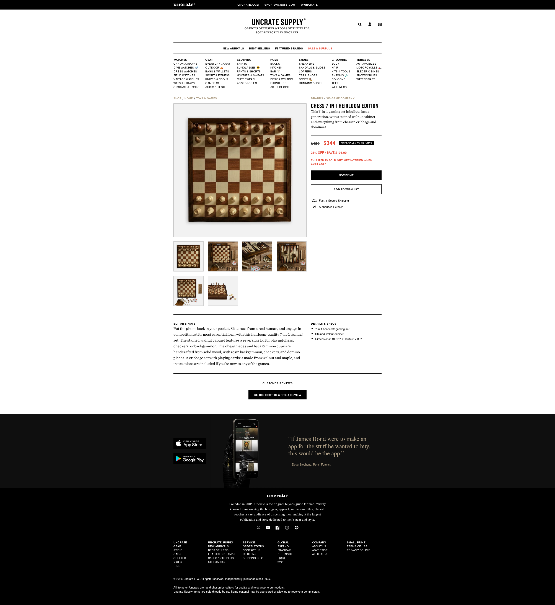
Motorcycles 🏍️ (369, 67)
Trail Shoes (308, 75)
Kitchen (276, 67)
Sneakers (307, 63)
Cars (177, 554)
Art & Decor (280, 87)
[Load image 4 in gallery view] (292, 256)
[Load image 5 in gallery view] (188, 291)
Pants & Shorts (249, 71)
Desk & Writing (282, 79)
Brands (317, 98)
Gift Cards (216, 562)
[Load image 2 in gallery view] (223, 256)
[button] (380, 4)
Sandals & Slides (312, 67)
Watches (180, 60)
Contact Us (252, 550)
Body (336, 63)
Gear (209, 60)
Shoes (304, 60)
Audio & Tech (215, 87)
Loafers (305, 71)
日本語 (282, 558)
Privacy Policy (358, 550)
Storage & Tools (186, 87)
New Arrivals (233, 48)
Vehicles (363, 60)
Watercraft (365, 79)
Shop (177, 98)
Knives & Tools (217, 79)
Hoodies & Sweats (251, 75)
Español (284, 546)
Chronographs (185, 63)
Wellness (339, 87)
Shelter (179, 558)
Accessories (247, 83)
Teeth (336, 83)
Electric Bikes (368, 71)
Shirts (242, 63)
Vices (177, 562)
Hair (335, 67)
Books (275, 63)
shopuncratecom (280, 5)
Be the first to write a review (277, 395)
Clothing (244, 60)
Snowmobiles (366, 75)
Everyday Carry (218, 63)
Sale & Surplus (320, 48)
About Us (319, 546)
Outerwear (246, 79)
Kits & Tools (341, 71)
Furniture (278, 83)
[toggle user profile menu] (369, 4)
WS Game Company (340, 98)
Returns (249, 554)
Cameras (212, 83)
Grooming (339, 60)
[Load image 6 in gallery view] (223, 291)
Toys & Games (280, 75)
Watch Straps (184, 83)
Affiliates (319, 554)
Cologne (339, 79)
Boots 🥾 (306, 79)
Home (274, 60)
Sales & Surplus (221, 558)
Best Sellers (259, 48)
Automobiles (366, 63)
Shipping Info (253, 558)
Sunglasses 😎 (248, 67)
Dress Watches (185, 71)
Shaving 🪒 (340, 75)
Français (285, 550)
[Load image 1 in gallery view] (188, 256)
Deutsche (285, 554)
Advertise (320, 550)
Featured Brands (289, 48)
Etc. (176, 565)
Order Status (253, 546)
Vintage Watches (186, 79)
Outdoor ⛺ (214, 67)
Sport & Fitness (217, 75)
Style (177, 550)
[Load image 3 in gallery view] (257, 256)
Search (358, 4)
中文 (280, 562)
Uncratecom (248, 5)
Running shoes (311, 83)
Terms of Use (357, 546)
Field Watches (184, 75)
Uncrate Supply (277, 22)
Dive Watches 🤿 (185, 67)
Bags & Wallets (217, 71)
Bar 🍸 (275, 71)
